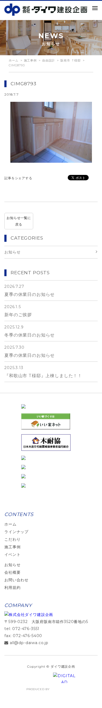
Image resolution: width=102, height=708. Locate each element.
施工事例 (12, 546)
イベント (12, 554)
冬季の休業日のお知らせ (29, 331)
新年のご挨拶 (18, 310)
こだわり (12, 539)
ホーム (13, 60)
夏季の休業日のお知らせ (29, 290)
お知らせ (12, 564)
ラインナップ (16, 531)
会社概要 (12, 572)
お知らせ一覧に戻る (19, 221)
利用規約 (12, 587)
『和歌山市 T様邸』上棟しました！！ (43, 371)
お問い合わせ (16, 580)
